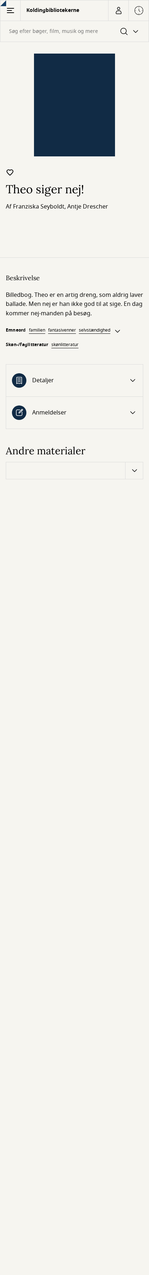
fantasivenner (62, 330)
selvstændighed (94, 330)
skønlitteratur (64, 344)
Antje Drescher (87, 206)
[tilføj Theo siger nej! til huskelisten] (10, 172)
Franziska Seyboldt (38, 206)
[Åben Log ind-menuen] (118, 10)
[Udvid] (117, 331)
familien (37, 330)
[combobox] (74, 31)
